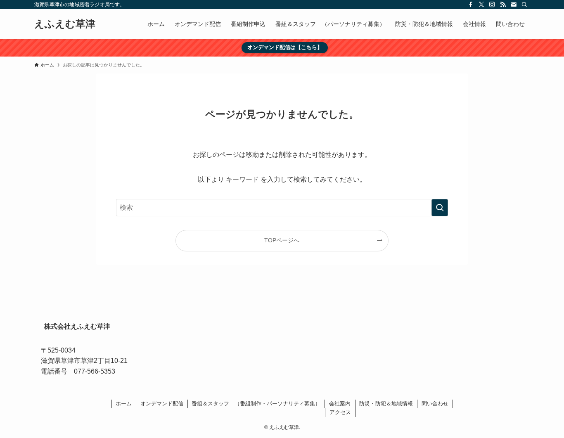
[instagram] (492, 4)
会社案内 (340, 403)
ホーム (124, 403)
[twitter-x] (481, 4)
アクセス (340, 412)
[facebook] (470, 4)
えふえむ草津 (64, 24)
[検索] (524, 4)
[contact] (513, 4)
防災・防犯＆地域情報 (386, 403)
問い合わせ (435, 403)
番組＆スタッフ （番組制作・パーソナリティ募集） (256, 403)
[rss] (503, 4)
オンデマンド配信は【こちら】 (284, 47)
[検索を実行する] (439, 207)
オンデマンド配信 (161, 403)
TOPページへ (281, 240)
